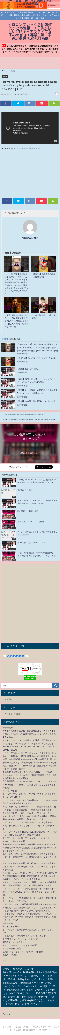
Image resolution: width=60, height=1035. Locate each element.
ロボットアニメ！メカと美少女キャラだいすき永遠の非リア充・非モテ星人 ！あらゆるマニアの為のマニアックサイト (29, 825)
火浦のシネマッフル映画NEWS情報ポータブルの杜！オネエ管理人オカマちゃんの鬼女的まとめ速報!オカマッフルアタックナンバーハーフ (29, 847)
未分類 (5, 76)
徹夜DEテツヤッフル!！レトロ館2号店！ (21, 939)
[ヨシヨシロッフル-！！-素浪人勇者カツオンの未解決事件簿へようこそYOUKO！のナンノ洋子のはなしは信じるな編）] (29, 892)
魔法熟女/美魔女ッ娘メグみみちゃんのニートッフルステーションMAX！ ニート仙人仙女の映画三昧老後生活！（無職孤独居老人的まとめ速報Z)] (30, 775)
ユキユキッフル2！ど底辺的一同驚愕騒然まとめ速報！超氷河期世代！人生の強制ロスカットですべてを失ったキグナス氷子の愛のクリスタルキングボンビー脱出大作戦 (30, 907)
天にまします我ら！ (12, 926)
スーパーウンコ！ (11, 791)
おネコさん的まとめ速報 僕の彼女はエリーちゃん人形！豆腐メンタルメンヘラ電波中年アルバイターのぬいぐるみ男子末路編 (29, 734)
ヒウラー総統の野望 (12, 948)
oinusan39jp (30, 238)
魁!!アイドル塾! (10, 955)
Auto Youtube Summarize (27, 148)
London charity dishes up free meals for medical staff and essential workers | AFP (29, 419)
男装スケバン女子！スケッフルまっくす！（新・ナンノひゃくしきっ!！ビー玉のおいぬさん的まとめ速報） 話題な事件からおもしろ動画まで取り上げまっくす (29, 816)
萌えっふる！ (9, 923)
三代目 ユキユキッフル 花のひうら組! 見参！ (24, 952)
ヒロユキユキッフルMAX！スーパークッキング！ (25, 936)
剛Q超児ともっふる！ (13, 942)
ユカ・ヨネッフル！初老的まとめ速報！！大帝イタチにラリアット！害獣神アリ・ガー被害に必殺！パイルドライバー (29, 857)
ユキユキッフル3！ (11, 920)
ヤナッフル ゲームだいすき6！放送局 (20, 945)
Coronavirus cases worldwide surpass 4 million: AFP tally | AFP (24, 414)
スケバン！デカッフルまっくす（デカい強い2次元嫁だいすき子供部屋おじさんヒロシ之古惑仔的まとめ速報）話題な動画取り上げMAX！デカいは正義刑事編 (30, 876)
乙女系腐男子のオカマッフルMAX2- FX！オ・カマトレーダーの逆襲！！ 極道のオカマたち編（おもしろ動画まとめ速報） (29, 784)
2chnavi (6, 1014)
